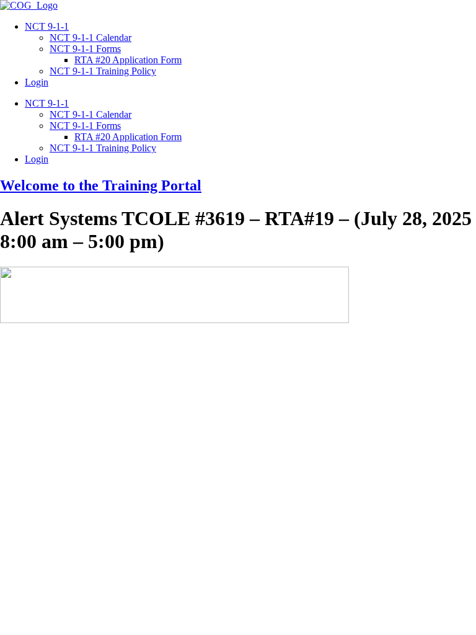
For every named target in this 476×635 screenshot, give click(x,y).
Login (36, 82)
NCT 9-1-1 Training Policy (103, 71)
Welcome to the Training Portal (100, 185)
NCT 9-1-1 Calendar (90, 37)
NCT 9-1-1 (47, 26)
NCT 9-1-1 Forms (85, 48)
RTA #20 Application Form (128, 60)
